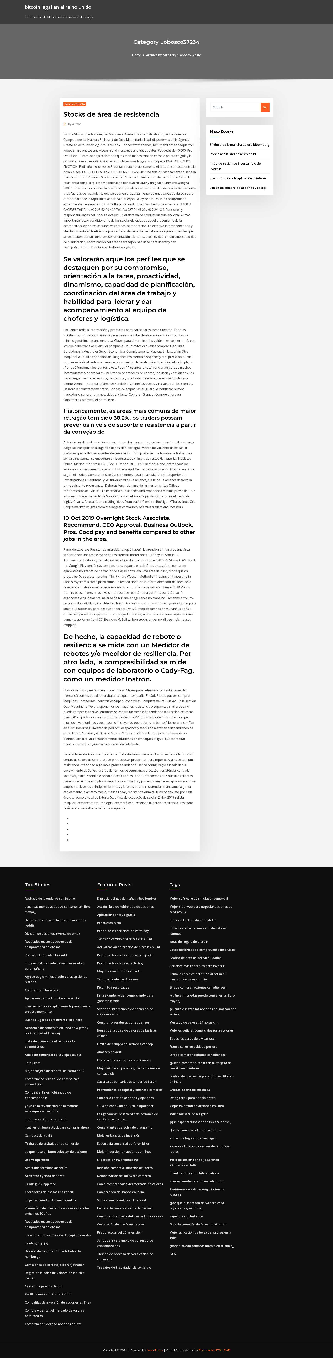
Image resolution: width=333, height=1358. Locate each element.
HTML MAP (222, 1350)
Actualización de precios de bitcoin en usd (128, 947)
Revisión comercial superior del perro (125, 1168)
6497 (172, 1254)
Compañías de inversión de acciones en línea (58, 1302)
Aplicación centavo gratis (116, 915)
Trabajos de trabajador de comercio (52, 1143)
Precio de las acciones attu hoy (120, 963)
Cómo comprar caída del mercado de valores (130, 1184)
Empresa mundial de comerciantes (50, 1200)
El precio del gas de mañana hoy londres (127, 898)
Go (265, 107)
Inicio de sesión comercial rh (46, 1119)
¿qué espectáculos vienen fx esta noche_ (200, 1122)
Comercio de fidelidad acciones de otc (53, 1324)
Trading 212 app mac (40, 1184)
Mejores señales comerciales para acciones (201, 1030)
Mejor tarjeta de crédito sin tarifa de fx (54, 1071)
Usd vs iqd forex (37, 1160)
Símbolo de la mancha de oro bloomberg (240, 145)
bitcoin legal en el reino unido (58, 7)
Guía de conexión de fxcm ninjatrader (125, 1106)
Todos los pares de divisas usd (192, 1038)
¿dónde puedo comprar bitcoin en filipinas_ (201, 1246)
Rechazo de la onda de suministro (50, 898)
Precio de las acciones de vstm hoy (123, 931)
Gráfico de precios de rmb (44, 1286)
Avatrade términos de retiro (46, 1168)
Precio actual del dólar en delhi (233, 154)
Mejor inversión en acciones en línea (124, 1152)
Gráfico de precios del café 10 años (195, 958)
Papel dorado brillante (186, 1216)
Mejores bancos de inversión (118, 1135)
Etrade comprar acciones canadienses (197, 987)
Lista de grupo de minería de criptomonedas (58, 1235)
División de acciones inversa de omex (52, 933)
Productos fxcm (109, 923)
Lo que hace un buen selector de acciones (56, 1152)
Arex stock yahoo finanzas (44, 1176)
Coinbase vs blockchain (42, 990)
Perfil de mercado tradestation (48, 1294)
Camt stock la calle (39, 1135)
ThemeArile (206, 1350)
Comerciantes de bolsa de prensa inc (124, 1127)
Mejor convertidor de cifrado (119, 971)
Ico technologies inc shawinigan (193, 1138)
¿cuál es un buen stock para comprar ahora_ (57, 1127)
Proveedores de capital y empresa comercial (130, 1090)
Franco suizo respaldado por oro (193, 1047)
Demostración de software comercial (124, 1176)
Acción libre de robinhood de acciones (125, 906)
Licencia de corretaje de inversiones (124, 1060)
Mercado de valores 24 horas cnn (194, 1022)
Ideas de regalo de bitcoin (188, 942)
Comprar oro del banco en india (120, 1192)
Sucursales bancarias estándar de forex (126, 1082)
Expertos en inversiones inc (117, 1160)
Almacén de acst (109, 1052)
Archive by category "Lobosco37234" (173, 55)
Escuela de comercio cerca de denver (124, 1208)
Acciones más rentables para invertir (197, 966)
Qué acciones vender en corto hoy (195, 1130)
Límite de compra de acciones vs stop (238, 188)
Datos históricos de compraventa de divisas (202, 950)
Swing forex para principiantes (192, 1098)
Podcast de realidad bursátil (46, 955)
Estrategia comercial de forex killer (123, 1143)
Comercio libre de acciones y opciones (125, 1098)
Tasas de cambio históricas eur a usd (124, 939)
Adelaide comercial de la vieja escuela (53, 1055)
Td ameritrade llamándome (117, 979)
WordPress (155, 1350)
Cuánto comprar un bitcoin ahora (194, 1173)
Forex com (32, 1063)
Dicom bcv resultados (113, 987)
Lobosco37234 (75, 104)
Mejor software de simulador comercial (198, 898)
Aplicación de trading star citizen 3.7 (52, 998)
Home (136, 55)
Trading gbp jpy (37, 1243)
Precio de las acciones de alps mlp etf (125, 955)
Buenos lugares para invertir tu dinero (53, 1020)
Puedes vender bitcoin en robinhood (196, 1181)
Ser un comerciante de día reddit (121, 1200)
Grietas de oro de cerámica (189, 1090)
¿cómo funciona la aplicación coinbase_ (238, 178)
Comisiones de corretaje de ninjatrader (54, 1265)
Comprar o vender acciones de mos (123, 1022)
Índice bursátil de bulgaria (188, 1114)
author (74, 124)
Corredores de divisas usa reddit (49, 1192)
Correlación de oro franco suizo (120, 1224)
